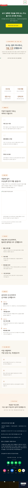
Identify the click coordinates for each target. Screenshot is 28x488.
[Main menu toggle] (25, 2)
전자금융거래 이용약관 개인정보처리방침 (9, 453)
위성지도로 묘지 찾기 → (14, 25)
